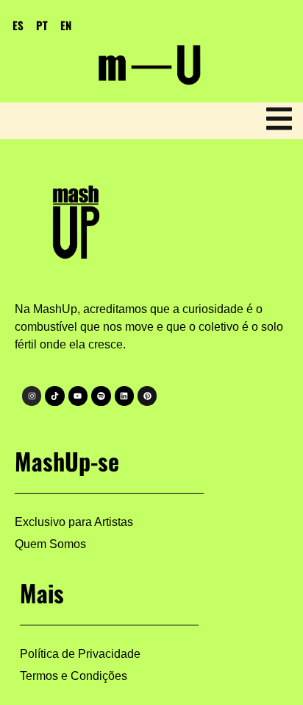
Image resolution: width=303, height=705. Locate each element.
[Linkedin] (124, 395)
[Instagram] (31, 395)
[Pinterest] (147, 395)
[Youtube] (78, 395)
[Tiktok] (54, 395)
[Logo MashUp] (78, 217)
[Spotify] (100, 395)
